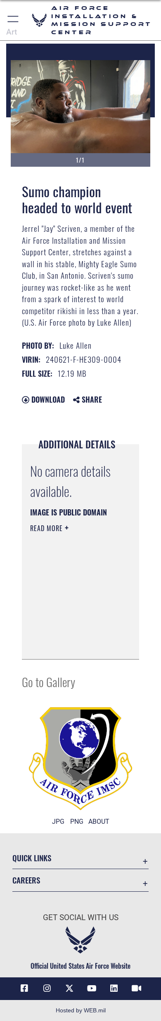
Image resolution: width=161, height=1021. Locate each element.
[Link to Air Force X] (69, 988)
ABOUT (98, 821)
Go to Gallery (48, 681)
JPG (58, 821)
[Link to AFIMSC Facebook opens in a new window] (24, 988)
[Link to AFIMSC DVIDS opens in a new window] (136, 988)
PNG (76, 821)
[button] (13, 20)
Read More (47, 528)
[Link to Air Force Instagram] (47, 988)
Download (47, 399)
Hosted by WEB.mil (81, 1010)
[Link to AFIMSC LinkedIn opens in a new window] (114, 988)
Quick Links (31, 858)
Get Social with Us (80, 917)
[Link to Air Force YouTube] (91, 988)
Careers (26, 880)
